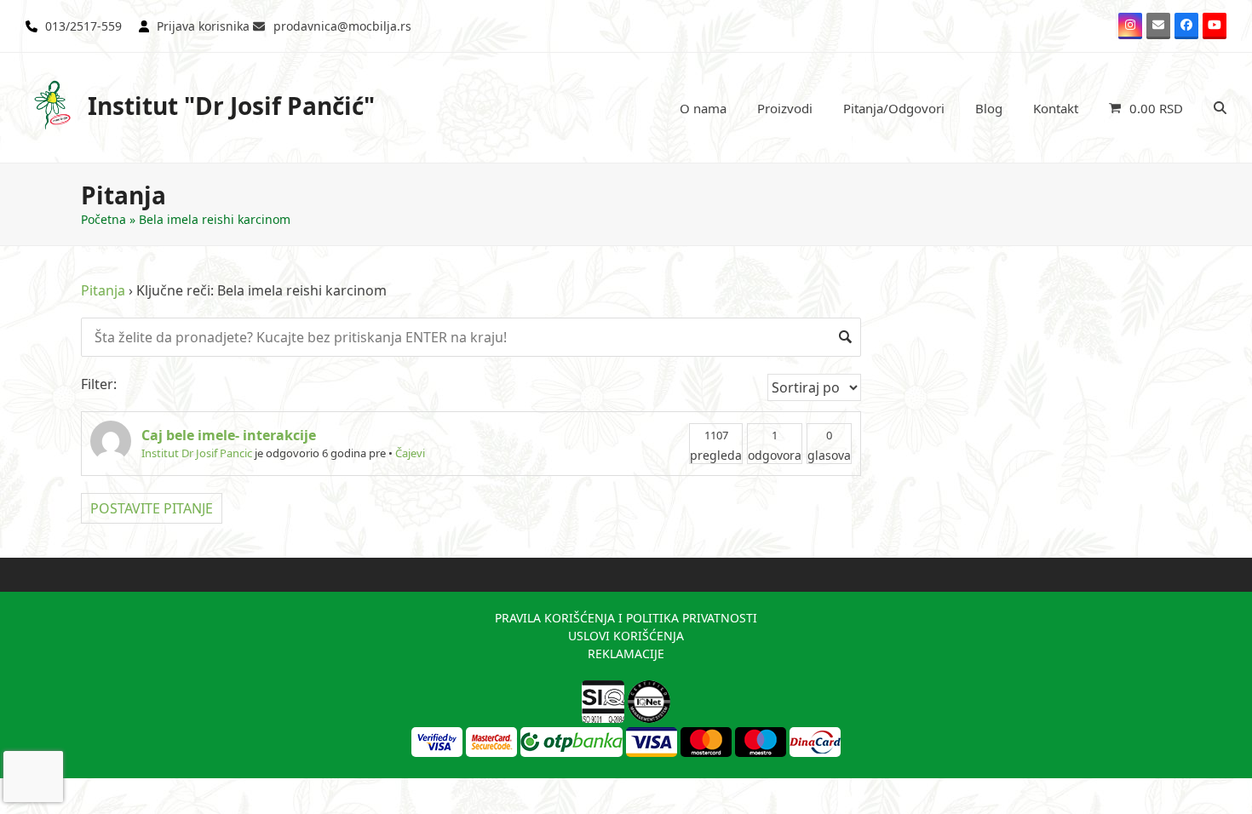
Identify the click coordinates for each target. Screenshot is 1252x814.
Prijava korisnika (203, 26)
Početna (103, 219)
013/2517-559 (83, 26)
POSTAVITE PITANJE (151, 508)
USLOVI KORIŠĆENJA (626, 636)
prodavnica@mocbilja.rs (342, 26)
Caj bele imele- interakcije (228, 435)
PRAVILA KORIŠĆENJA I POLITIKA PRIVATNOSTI (626, 618)
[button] (1146, 108)
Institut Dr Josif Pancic (196, 453)
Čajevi (410, 453)
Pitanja (103, 290)
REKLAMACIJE (626, 653)
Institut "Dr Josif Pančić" (231, 105)
